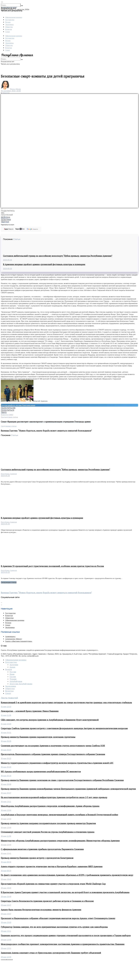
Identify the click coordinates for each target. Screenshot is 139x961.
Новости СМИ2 (7, 414)
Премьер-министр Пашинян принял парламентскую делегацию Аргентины (38, 737)
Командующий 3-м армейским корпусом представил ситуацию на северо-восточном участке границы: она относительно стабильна (66, 702)
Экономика (9, 24)
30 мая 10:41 (6, 853)
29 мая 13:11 (6, 931)
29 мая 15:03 (6, 922)
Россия (13, 672)
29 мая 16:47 (6, 905)
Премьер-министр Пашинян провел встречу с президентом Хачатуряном (37, 858)
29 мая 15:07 (6, 914)
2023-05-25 (7, 269)
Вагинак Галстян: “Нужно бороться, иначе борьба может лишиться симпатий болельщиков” (46, 592)
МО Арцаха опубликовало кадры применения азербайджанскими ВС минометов (41, 771)
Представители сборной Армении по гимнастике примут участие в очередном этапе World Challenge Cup (53, 883)
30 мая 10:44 (6, 845)
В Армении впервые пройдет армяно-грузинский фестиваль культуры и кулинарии (44, 264)
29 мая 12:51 (6, 948)
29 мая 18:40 (6, 888)
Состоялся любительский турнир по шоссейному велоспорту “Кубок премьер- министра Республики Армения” (57, 255)
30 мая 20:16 (6, 776)
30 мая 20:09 (6, 784)
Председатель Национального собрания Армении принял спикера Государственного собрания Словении (53, 754)
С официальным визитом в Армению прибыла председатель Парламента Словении (42, 849)
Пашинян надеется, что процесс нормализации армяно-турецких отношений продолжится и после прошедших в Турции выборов (66, 935)
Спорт (7, 31)
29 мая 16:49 (6, 897)
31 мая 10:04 (6, 724)
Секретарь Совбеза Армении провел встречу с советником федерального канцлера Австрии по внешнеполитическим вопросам (64, 728)
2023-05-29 (7, 260)
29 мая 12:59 (6, 940)
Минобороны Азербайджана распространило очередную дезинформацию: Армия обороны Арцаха (50, 806)
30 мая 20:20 (6, 767)
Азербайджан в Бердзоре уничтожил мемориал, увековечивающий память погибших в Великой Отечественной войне (59, 814)
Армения (14, 664)
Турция (13, 679)
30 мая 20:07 (6, 793)
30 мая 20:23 (6, 750)
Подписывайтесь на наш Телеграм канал (18, 405)
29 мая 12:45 (6, 957)
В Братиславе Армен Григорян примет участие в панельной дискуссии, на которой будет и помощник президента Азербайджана (65, 892)
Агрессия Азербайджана (21, 684)
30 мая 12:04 (6, 810)
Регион (8, 22)
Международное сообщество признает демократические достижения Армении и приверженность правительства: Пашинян (62, 944)
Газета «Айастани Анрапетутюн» (18, 641)
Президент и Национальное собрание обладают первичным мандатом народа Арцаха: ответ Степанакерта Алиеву (58, 918)
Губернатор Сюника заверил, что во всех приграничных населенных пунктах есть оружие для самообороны (54, 927)
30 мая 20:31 (6, 733)
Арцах (12, 667)
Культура (8, 29)
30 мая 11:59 (6, 836)
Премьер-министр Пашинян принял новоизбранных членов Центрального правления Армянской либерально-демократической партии (68, 788)
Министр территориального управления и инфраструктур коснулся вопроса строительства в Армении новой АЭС (57, 763)
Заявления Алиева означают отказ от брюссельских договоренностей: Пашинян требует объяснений (51, 952)
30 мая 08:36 (6, 862)
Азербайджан (16, 681)
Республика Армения (9, 474)
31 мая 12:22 (6, 707)
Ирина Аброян (15, 89)
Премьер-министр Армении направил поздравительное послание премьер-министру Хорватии (48, 823)
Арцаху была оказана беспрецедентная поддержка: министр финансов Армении (41, 909)
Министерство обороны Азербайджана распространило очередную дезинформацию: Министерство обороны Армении (60, 840)
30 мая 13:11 (6, 802)
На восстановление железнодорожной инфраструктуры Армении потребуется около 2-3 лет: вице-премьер (54, 797)
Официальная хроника (13, 17)
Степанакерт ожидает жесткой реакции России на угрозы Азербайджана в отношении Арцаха (47, 832)
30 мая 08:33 (6, 871)
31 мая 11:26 (6, 715)
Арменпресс (10, 636)
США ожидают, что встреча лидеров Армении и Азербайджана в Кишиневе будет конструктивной (50, 719)
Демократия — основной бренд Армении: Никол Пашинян (30, 711)
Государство (9, 19)
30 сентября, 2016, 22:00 (11, 91)
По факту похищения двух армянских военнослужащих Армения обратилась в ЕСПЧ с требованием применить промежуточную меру (67, 875)
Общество (9, 27)
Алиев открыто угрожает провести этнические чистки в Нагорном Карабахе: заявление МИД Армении (52, 866)
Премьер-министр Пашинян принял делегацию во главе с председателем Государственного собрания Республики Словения (62, 780)
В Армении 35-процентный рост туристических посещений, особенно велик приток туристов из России (52, 566)
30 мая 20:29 (6, 741)
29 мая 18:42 (6, 879)
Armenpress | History (13, 639)
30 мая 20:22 (6, 758)
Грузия (13, 676)
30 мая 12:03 (6, 819)
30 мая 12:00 (6, 828)
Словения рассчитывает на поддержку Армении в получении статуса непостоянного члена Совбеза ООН (53, 745)
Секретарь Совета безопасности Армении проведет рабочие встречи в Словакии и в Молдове (47, 901)
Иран (12, 674)
